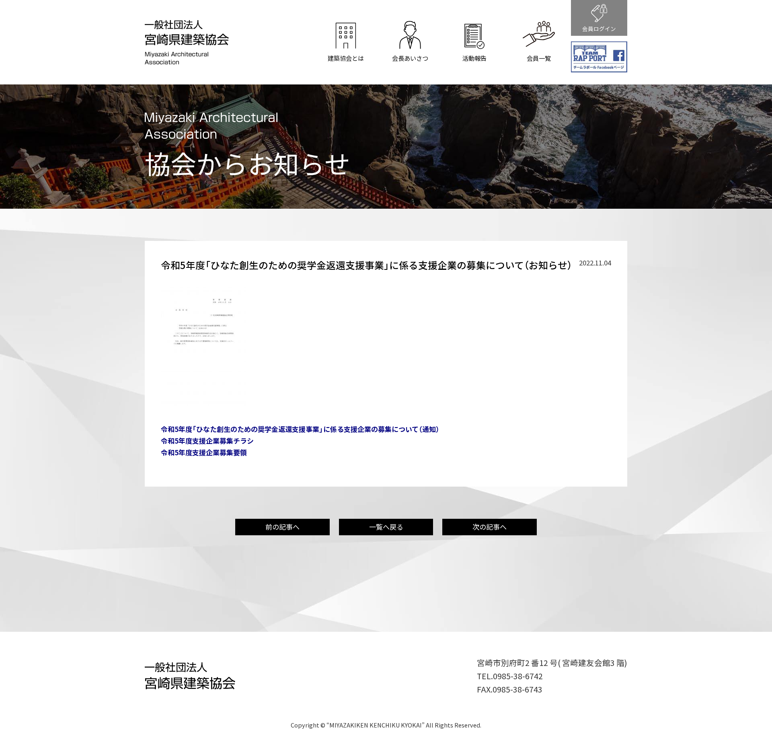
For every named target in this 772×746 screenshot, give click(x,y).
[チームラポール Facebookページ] (599, 57)
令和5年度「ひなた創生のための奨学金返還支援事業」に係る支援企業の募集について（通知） (300, 429)
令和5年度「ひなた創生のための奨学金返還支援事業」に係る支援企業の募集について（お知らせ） (366, 265)
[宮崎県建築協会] (187, 58)
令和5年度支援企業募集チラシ (207, 441)
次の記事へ (489, 527)
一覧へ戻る (386, 527)
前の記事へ (282, 527)
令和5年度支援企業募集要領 (204, 452)
